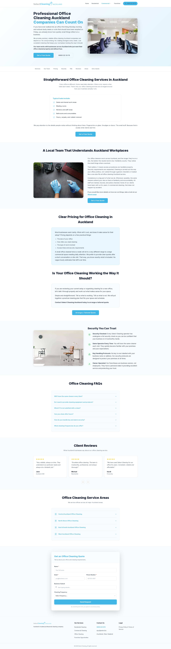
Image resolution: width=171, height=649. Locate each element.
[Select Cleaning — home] (47, 3)
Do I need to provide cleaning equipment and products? (73, 402)
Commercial (105, 3)
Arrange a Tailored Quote (86, 313)
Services (37, 68)
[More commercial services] (110, 3)
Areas (86, 68)
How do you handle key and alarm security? (69, 420)
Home (87, 3)
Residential (95, 3)
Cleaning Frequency (60, 592)
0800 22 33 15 (131, 3)
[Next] (88, 482)
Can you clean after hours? (63, 414)
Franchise (117, 3)
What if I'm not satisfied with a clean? (67, 408)
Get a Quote (95, 68)
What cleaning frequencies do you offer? (68, 426)
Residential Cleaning (80, 627)
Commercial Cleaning (80, 630)
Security (63, 68)
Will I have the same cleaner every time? (68, 396)
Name (56, 566)
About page (92, 194)
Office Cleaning (78, 634)
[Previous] (83, 482)
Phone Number (91, 575)
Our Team (47, 68)
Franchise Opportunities (81, 637)
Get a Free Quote (43, 55)
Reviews (78, 68)
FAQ (71, 68)
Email (56, 575)
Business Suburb (59, 583)
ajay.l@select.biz (101, 630)
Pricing (55, 68)
